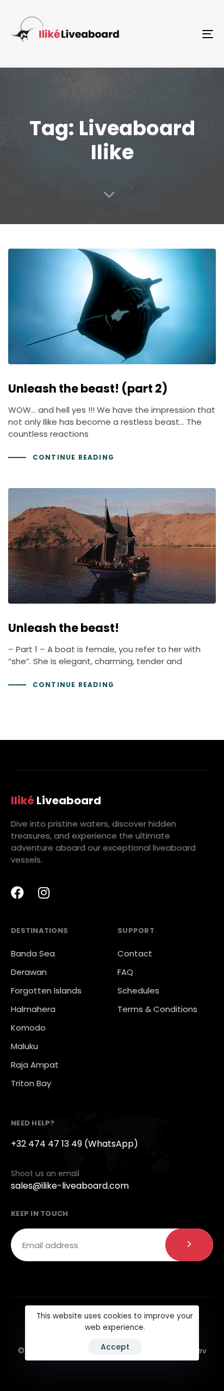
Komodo (28, 1027)
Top (214, 1381)
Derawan (29, 972)
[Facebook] (17, 892)
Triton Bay (31, 1083)
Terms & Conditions (157, 1009)
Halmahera (33, 1009)
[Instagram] (43, 892)
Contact (134, 953)
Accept (115, 1346)
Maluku (24, 1046)
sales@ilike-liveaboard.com (70, 1185)
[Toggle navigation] (179, 34)
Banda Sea (33, 953)
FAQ (125, 972)
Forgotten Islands (46, 990)
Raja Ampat (35, 1064)
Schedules (138, 990)
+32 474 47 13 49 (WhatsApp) (74, 1143)
